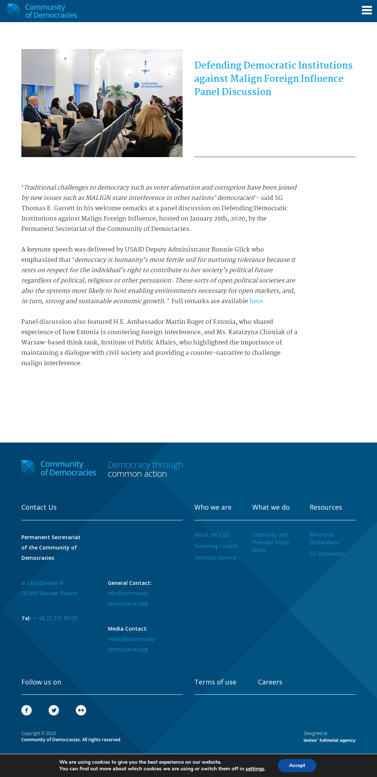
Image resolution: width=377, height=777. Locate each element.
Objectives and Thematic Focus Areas (270, 542)
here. (257, 301)
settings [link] (255, 768)
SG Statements (327, 553)
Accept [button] (297, 765)
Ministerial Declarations (324, 538)
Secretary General (215, 557)
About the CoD (212, 534)
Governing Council (215, 545)
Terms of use (215, 682)
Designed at (315, 733)
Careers (270, 682)
